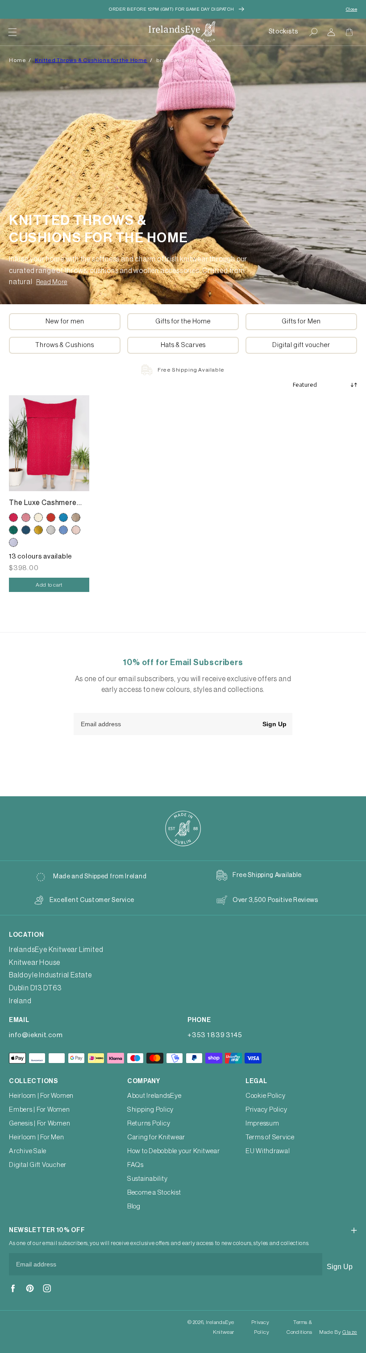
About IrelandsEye (154, 1095)
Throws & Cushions (64, 345)
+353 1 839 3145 (214, 1035)
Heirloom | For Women (41, 1095)
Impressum (262, 1123)
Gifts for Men (301, 321)
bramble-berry (176, 60)
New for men (65, 321)
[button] (12, 32)
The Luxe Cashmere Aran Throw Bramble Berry (44, 503)
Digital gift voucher (301, 345)
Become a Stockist (154, 1192)
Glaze (349, 1332)
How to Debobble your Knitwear (173, 1151)
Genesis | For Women (39, 1123)
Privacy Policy (266, 1109)
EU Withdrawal (267, 1151)
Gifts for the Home (183, 321)
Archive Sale (27, 1151)
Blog (134, 1206)
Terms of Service (270, 1137)
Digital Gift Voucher (38, 1165)
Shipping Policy (150, 1109)
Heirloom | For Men (36, 1137)
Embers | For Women (39, 1109)
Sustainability (147, 1178)
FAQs (135, 1165)
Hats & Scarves (183, 345)
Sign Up (274, 724)
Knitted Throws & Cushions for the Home (91, 60)
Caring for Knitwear (156, 1137)
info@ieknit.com (35, 1035)
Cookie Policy (265, 1095)
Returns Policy (149, 1123)
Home (17, 60)
